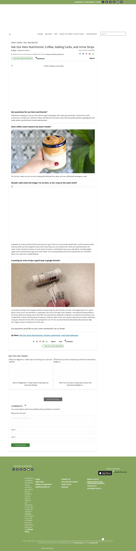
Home (40, 34)
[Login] (126, 1)
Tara (14, 50)
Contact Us (65, 479)
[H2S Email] (89, 54)
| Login (98, 2)
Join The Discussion (53, 399)
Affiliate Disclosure (69, 482)
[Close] (103, 539)
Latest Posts (66, 484)
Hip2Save (64, 487)
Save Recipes (89, 2)
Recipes (48, 34)
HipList (92, 58)
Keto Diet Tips (33, 42)
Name (13, 430)
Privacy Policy (93, 479)
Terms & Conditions (43, 484)
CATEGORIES (91, 34)
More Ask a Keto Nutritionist (23, 58)
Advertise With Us (42, 487)
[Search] (123, 34)
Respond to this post (18, 413)
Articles (19, 42)
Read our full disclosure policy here (55, 54)
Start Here (39, 482)
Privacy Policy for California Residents (95, 482)
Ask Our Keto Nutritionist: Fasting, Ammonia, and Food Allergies (48, 335)
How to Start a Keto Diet (71, 34)
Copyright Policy (94, 488)
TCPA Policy (91, 486)
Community (79, 2)
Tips (56, 34)
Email (13, 437)
